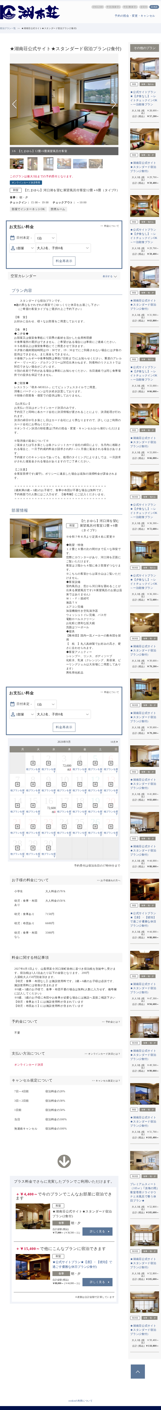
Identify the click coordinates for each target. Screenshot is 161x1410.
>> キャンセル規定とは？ (106, 1080)
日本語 (154, 7)
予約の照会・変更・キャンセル (135, 15)
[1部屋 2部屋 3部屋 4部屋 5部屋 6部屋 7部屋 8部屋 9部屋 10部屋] (22, 248)
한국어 (143, 7)
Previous (15, 104)
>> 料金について (110, 226)
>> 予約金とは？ (111, 1021)
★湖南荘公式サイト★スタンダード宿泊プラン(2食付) (143, 167)
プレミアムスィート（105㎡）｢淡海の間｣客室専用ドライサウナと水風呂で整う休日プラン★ (144, 1192)
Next (114, 104)
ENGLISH (98, 7)
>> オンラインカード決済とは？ (103, 1053)
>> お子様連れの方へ (109, 880)
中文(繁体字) (130, 7)
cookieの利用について (81, 1400)
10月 (113, 742)
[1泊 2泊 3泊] (46, 238)
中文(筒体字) (113, 7)
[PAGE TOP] (138, 1371)
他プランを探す (33, 770)
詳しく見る (97, 1231)
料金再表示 (64, 261)
